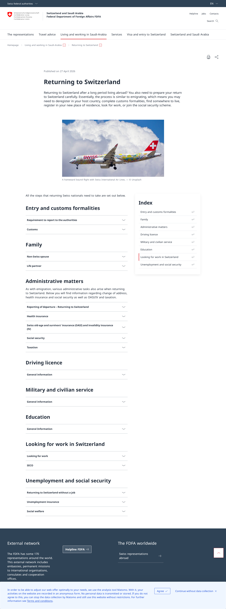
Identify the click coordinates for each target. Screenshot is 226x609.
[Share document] (216, 57)
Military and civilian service (156, 242)
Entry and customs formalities (158, 212)
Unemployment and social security (161, 264)
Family (144, 219)
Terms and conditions (40, 601)
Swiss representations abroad (133, 556)
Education (146, 249)
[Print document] (208, 57)
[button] (20, 34)
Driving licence (149, 234)
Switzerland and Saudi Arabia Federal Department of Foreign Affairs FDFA (74, 15)
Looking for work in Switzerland (159, 257)
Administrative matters (154, 227)
